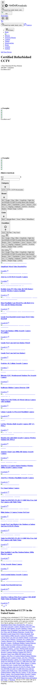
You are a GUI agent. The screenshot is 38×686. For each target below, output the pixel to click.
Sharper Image (12, 246)
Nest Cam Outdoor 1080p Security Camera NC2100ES (17, 635)
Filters (3, 236)
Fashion (7, 48)
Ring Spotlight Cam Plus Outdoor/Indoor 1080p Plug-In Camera (17, 671)
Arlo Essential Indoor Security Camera (23, 674)
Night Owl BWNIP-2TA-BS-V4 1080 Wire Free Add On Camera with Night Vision (18, 668)
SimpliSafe (23, 238)
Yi (6, 244)
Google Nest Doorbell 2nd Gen (11, 676)
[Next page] (6, 606)
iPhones (7, 36)
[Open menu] (3, 2)
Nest (9, 242)
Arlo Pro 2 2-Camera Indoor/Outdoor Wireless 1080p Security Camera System (18, 657)
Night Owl (31, 238)
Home (7, 45)
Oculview (31, 244)
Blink (17, 238)
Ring (12, 238)
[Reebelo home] (16, 6)
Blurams (4, 242)
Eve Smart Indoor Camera (27, 659)
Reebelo (12, 680)
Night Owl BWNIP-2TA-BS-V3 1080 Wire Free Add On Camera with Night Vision (18, 662)
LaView (20, 246)
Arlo (3, 238)
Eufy (34, 242)
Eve (3, 244)
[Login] (3, 18)
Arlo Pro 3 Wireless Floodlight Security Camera (17, 658)
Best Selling (5, 250)
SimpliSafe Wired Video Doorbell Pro (13, 625)
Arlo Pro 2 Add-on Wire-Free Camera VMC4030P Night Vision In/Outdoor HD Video (19, 678)
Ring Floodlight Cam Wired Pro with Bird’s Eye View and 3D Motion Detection (18, 631)
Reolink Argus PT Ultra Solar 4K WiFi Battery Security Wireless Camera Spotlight (18, 628)
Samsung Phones (10, 37)
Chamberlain (16, 242)
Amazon (29, 242)
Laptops (7, 39)
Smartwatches (9, 43)
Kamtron (24, 244)
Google (8, 238)
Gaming (7, 47)
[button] (5, 227)
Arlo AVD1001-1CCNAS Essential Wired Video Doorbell (18, 240)
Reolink (4, 246)
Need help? (4, 16)
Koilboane (18, 244)
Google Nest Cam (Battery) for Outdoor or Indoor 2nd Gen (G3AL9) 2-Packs (17, 666)
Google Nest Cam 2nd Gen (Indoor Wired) (15, 637)
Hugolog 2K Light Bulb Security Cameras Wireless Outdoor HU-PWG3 (17, 651)
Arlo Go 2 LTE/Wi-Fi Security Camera (16, 625)
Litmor (23, 242)
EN (6, 14)
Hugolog (10, 244)
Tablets (7, 41)
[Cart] (2, 22)
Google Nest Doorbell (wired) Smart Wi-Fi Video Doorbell (17, 633)
